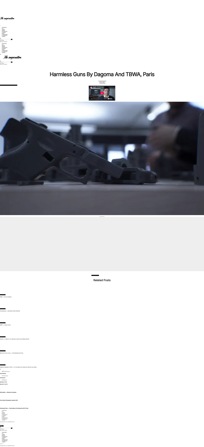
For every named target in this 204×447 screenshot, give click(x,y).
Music (3, 33)
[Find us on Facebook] (0, 443)
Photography (4, 31)
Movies (3, 30)
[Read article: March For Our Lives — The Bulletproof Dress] (102, 345)
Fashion (3, 36)
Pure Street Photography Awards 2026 (9, 400)
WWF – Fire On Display (6, 296)
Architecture (4, 35)
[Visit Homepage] (7, 19)
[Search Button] (0, 38)
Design (3, 29)
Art (2, 28)
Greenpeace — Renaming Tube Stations (10, 310)
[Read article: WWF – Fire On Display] (102, 289)
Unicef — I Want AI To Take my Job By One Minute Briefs (14, 339)
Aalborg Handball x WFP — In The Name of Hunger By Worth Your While (18, 367)
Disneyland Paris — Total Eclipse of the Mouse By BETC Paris (14, 408)
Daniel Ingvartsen (102, 80)
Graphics (4, 32)
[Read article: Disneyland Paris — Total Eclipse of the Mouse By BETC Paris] (102, 404)
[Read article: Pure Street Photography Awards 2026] (102, 396)
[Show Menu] (0, 54)
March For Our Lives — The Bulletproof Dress (11, 353)
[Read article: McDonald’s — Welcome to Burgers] (102, 388)
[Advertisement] (102, 7)
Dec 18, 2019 (102, 82)
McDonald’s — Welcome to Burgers (8, 392)
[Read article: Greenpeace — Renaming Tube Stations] (102, 303)
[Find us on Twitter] (2, 443)
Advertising (4, 27)
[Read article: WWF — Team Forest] (102, 317)
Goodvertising (5, 34)
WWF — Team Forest (5, 324)
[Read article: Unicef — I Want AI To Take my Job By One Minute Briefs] (102, 331)
